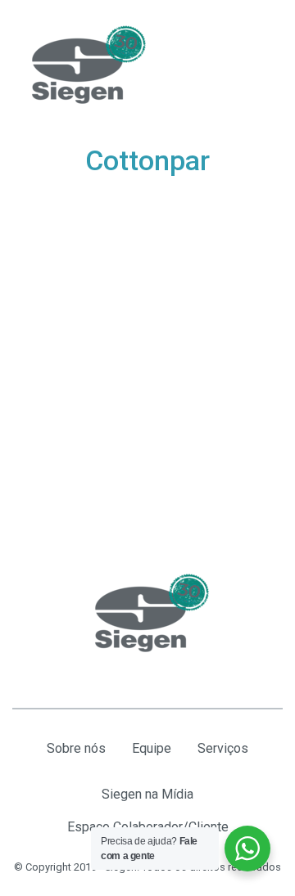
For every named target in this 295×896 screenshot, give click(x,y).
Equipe (151, 748)
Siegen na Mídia (147, 794)
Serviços (222, 748)
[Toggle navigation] (262, 65)
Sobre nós (76, 748)
